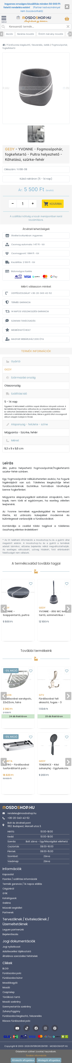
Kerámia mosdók (25, 34)
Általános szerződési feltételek (20, 956)
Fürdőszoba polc (12, 973)
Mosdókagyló (10, 982)
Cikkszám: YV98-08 (15, 169)
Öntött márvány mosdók (50, 34)
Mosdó (6, 987)
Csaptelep (9, 992)
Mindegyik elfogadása (49, 1060)
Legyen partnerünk (13, 929)
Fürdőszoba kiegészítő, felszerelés (22, 1016)
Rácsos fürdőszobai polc (16, 1021)
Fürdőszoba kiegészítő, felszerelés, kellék (28, 45)
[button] (36, 235)
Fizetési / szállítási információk (20, 879)
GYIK (5, 893)
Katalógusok (10, 898)
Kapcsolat (8, 874)
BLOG (6, 968)
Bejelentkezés (10, 934)
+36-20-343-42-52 (18, 818)
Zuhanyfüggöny (11, 1011)
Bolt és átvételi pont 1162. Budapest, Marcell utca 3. (24, 824)
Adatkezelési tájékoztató (17, 951)
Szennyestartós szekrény (17, 1006)
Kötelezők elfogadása (23, 1060)
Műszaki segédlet (12, 907)
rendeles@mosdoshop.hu (22, 813)
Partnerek (8, 912)
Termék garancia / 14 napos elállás (22, 884)
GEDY (10, 149)
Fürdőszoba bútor (13, 978)
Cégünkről (8, 888)
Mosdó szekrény (12, 1001)
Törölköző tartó (11, 997)
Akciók (9, 34)
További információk (36, 1055)
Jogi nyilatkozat (11, 946)
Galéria (7, 903)
